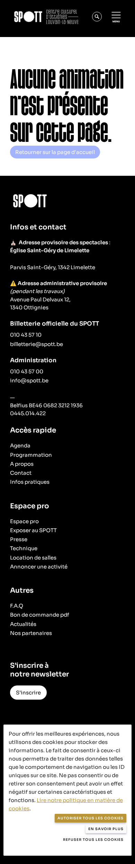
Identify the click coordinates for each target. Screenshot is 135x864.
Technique (23, 548)
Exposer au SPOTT (33, 530)
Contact (21, 473)
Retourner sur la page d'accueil (55, 152)
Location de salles (33, 557)
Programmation (31, 455)
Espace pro (24, 521)
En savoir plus (106, 829)
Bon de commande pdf (39, 614)
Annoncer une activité (39, 566)
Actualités (23, 624)
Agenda (20, 445)
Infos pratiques (30, 482)
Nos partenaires (31, 633)
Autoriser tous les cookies (90, 818)
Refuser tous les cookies (93, 839)
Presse (18, 539)
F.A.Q (16, 605)
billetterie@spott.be (36, 344)
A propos (22, 464)
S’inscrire (28, 692)
